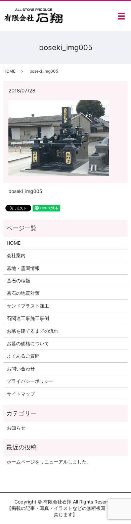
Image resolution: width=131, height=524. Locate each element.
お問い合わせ (21, 368)
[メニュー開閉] (121, 16)
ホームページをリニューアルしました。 (49, 462)
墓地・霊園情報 (23, 268)
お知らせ (16, 428)
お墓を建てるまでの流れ (32, 331)
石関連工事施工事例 (28, 318)
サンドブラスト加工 (28, 306)
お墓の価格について (28, 343)
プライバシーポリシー (30, 381)
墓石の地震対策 (23, 293)
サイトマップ (21, 394)
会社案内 (16, 255)
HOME (9, 71)
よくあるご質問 (23, 356)
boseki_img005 (25, 191)
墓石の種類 (18, 280)
